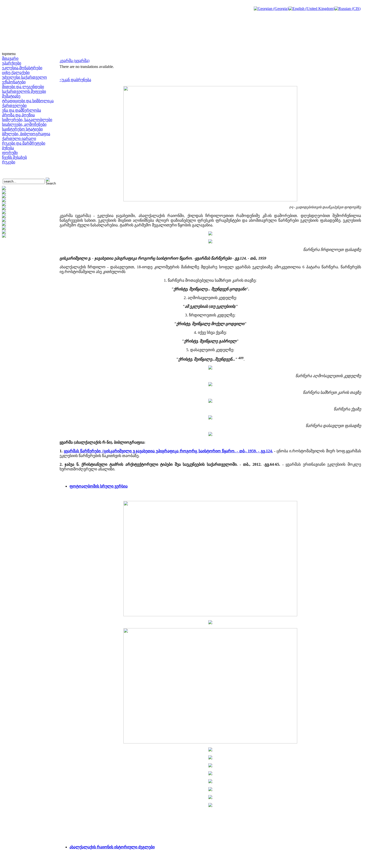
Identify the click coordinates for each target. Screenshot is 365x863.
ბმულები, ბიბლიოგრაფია (26, 134)
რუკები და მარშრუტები (23, 143)
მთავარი (10, 58)
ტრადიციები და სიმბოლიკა (28, 101)
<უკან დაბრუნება (75, 80)
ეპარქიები (11, 63)
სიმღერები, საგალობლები (27, 120)
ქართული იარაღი (19, 138)
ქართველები (14, 105)
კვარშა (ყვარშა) (74, 61)
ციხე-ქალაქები (16, 72)
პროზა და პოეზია (18, 115)
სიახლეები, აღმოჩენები (24, 124)
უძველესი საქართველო (24, 77)
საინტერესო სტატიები (22, 129)
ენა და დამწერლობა (21, 110)
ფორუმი (10, 153)
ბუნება (8, 148)
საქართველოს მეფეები (24, 91)
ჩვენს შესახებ (14, 157)
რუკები (8, 162)
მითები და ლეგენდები (23, 87)
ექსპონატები (14, 82)
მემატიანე (11, 96)
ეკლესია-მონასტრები (22, 68)
